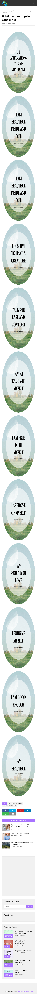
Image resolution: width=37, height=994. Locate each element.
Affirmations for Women (15, 803)
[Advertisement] (18, 876)
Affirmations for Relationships (20, 942)
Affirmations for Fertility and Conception (23, 932)
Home (3, 11)
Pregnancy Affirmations (23, 951)
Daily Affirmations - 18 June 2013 (22, 962)
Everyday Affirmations (25, 991)
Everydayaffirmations (13, 11)
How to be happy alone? (20, 833)
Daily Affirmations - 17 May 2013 (22, 971)
